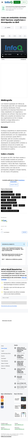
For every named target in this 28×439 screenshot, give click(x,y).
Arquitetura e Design (7, 194)
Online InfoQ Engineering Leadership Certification (20, 363)
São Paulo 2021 (17, 336)
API (9, 208)
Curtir (8, 27)
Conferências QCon (6, 353)
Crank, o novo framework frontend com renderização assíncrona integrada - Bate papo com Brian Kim (12, 249)
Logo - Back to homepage (9, 2)
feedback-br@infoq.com (6, 424)
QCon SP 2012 (11, 200)
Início (2, 345)
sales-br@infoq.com (19, 424)
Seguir (24, 232)
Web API (22, 205)
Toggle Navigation (2, 2)
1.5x (20, 36)
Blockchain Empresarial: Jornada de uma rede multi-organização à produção (12, 255)
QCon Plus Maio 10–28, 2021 (7, 338)
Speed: (3, 36)
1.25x (14, 36)
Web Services (15, 197)
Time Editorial (4, 361)
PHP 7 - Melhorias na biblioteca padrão (12, 259)
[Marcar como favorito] (21, 27)
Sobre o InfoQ (4, 363)
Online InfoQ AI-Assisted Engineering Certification (21, 370)
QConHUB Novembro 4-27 (6, 336)
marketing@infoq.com (19, 429)
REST (18, 194)
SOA (24, 197)
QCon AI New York (21, 383)
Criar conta (4, 348)
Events (3, 356)
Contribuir (3, 358)
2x (24, 36)
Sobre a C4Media (5, 366)
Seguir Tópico (14, 184)
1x (9, 36)
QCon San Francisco (19, 377)
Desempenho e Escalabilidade (10, 210)
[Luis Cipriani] (2, 232)
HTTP (3, 200)
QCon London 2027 (22, 387)
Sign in (24, 2)
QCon (3, 208)
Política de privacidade (6, 436)
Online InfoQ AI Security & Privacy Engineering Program (21, 349)
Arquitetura (5, 197)
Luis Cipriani (6, 232)
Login (2, 351)
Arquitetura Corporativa (8, 202)
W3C (15, 205)
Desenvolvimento (6, 191)
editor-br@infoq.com (5, 429)
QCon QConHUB (11, 324)
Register (17, 2)
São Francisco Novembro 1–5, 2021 (20, 339)
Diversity (3, 368)
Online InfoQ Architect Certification (20, 356)
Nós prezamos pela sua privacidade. (9, 305)
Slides (3, 59)
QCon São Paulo (6, 205)
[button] (14, 302)
